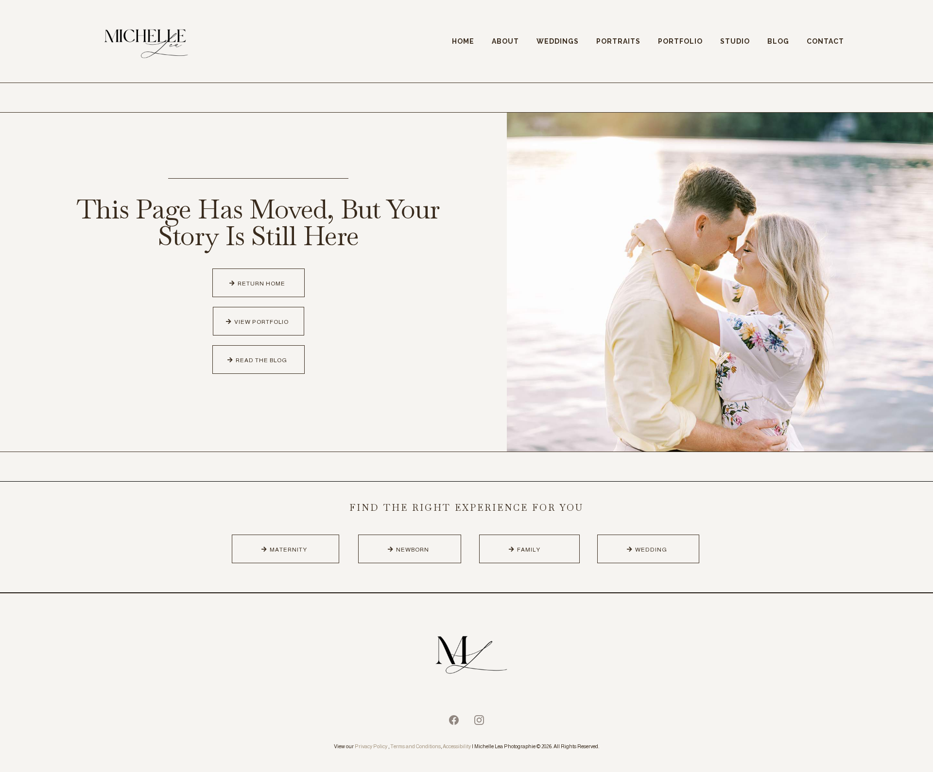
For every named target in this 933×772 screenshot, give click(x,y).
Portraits (618, 41)
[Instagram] (479, 720)
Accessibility (457, 746)
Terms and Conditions (415, 746)
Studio (735, 41)
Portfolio (680, 41)
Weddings (557, 41)
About (505, 41)
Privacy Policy (371, 746)
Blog (778, 41)
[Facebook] (453, 720)
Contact (825, 41)
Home (463, 41)
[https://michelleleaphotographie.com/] (466, 656)
